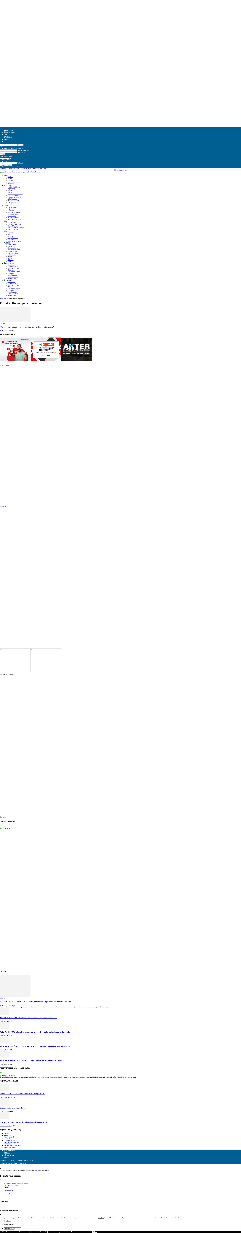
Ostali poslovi (12, 278)
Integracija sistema (13, 238)
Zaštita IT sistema (13, 229)
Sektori (10, 204)
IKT (9, 234)
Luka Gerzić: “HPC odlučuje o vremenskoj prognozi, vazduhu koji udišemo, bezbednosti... (35, 1032)
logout (38, 1170)
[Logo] (11, 172)
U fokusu (10, 177)
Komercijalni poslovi (14, 271)
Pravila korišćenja (5, 158)
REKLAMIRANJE (10, 1150)
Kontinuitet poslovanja (14, 224)
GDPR (10, 192)
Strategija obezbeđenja (14, 217)
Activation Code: (9, 1224)
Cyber (5, 221)
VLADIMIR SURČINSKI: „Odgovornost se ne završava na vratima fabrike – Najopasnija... (35, 1046)
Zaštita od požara (13, 253)
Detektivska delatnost (14, 187)
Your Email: (7, 1221)
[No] (96, 1232)
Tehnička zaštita (12, 275)
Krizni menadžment (13, 195)
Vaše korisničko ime (23, 150)
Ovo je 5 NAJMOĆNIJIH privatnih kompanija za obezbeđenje (24, 1122)
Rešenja (6, 231)
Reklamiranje (8, 138)
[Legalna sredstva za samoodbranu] (4, 1104)
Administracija (12, 265)
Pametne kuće (12, 239)
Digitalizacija (11, 189)
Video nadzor (12, 244)
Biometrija (11, 211)
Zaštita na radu (12, 255)
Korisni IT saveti (13, 226)
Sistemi (6, 205)
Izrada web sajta (5, 1163)
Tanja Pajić (3, 330)
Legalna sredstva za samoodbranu (13, 1108)
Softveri (10, 258)
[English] (4, 141)
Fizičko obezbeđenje (14, 212)
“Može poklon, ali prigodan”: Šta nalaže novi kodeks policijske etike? (27, 327)
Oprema (10, 256)
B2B (9, 209)
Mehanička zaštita (13, 251)
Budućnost (11, 233)
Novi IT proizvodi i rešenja (16, 227)
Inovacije (10, 236)
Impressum (7, 136)
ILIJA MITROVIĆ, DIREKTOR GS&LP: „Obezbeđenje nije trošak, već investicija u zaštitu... (36, 1002)
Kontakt (6, 139)
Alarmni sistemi (12, 207)
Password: (7, 1185)
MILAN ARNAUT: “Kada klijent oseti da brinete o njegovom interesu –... (28, 1018)
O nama (6, 134)
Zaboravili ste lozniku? (7, 156)
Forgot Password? (9, 1190)
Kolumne (10, 180)
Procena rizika (12, 216)
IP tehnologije (12, 222)
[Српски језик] (5, 141)
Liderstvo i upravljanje (14, 197)
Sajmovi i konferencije (14, 182)
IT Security (11, 260)
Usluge (10, 261)
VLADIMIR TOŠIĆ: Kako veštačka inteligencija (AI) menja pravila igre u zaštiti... (32, 1060)
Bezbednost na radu (13, 266)
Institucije (3, 323)
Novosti (6, 175)
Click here (101, 1218)
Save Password (10, 1194)
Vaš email (20, 163)
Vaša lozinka (21, 152)
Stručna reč (11, 183)
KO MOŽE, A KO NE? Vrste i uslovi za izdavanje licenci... (22, 1094)
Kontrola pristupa (13, 248)
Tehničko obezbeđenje (14, 219)
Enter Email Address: (10, 1183)
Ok (94, 1232)
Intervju (10, 178)
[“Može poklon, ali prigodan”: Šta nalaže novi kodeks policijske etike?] (15, 321)
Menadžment (7, 185)
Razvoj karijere (12, 202)
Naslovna (3, 298)
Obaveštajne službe (13, 200)
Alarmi (10, 246)
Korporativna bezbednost (15, 194)
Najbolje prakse (12, 199)
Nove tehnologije (13, 214)
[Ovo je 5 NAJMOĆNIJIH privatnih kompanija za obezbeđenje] (4, 1118)
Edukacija (10, 190)
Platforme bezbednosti (14, 241)
